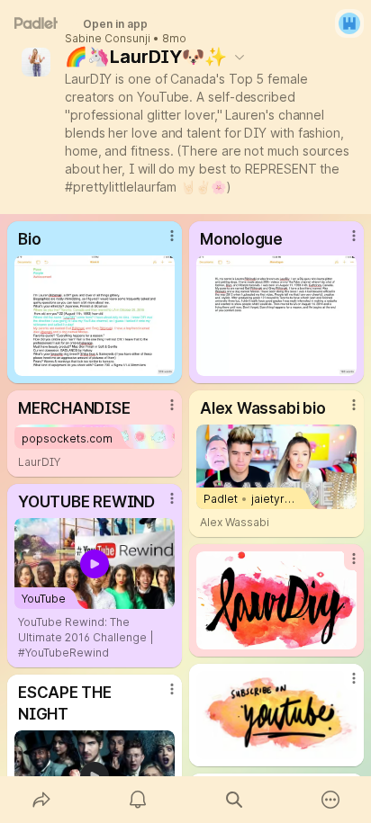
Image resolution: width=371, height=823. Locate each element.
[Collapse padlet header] (239, 56)
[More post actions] (160, 243)
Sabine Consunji (107, 38)
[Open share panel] (41, 800)
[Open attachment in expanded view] (94, 315)
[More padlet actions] (330, 800)
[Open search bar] (233, 799)
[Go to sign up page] (349, 23)
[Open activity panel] (137, 800)
